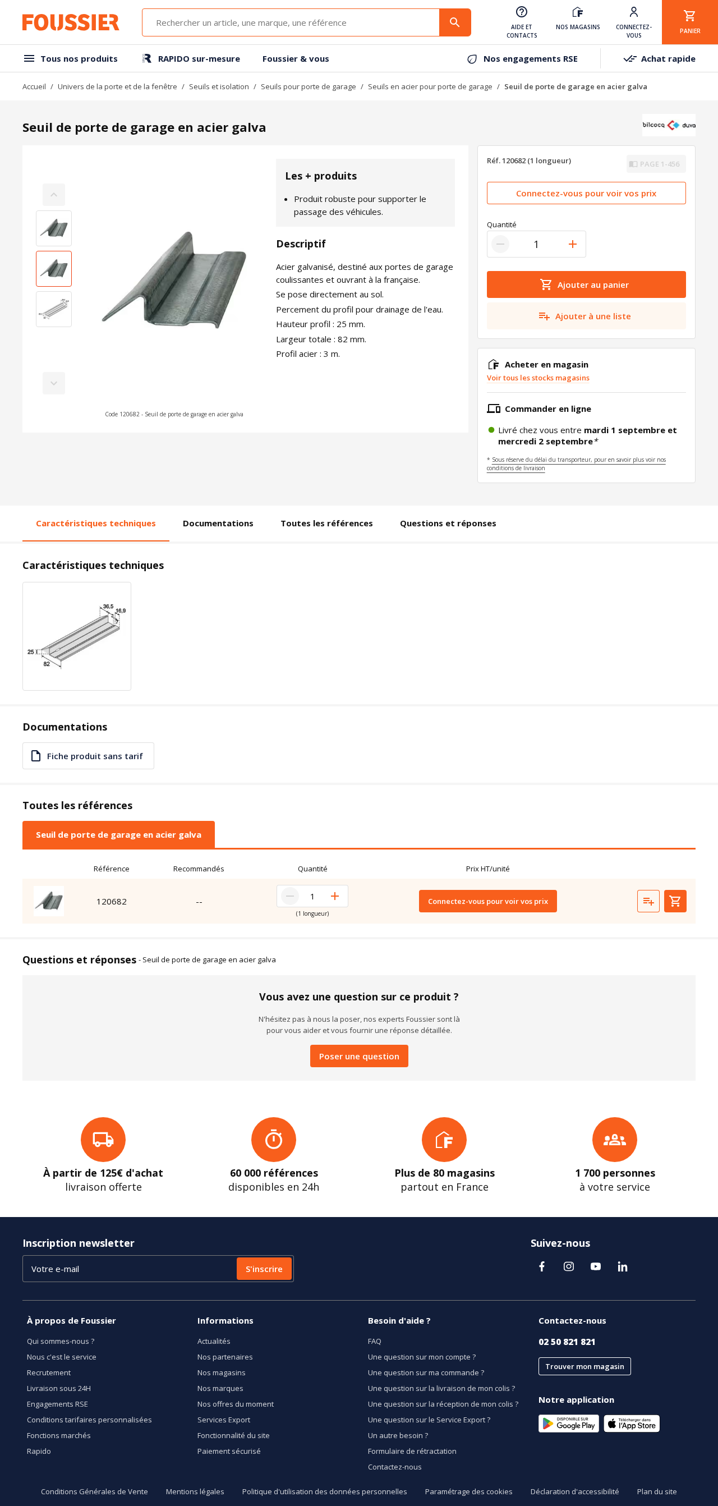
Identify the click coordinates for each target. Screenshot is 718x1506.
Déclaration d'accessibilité (575, 1491)
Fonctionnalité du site (233, 1435)
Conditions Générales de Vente (94, 1491)
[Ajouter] (573, 244)
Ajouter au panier (593, 284)
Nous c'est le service (61, 1357)
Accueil (34, 86)
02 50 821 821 (567, 1341)
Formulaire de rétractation (412, 1451)
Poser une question (359, 1056)
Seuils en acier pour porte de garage (430, 86)
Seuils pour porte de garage (308, 86)
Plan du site (657, 1491)
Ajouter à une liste (593, 316)
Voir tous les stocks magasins (538, 378)
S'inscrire (264, 1268)
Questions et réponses (448, 523)
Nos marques (220, 1388)
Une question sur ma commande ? (426, 1372)
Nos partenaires (225, 1357)
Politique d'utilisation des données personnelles (324, 1491)
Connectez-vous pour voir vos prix (586, 193)
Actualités (214, 1341)
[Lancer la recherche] (455, 22)
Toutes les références (326, 523)
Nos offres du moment (235, 1404)
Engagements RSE (57, 1404)
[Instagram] (569, 1266)
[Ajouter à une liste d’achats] (648, 901)
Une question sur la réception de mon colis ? (443, 1404)
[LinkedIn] (622, 1266)
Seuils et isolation (219, 86)
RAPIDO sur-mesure (199, 58)
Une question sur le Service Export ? (429, 1420)
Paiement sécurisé (229, 1451)
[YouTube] (595, 1266)
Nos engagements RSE (531, 58)
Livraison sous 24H (59, 1388)
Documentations (218, 523)
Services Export (223, 1420)
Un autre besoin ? (398, 1435)
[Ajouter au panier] (675, 901)
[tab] (118, 834)
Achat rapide (668, 58)
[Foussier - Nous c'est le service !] (70, 22)
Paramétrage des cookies (469, 1491)
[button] (174, 289)
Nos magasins (221, 1372)
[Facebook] (542, 1266)
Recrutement (49, 1372)
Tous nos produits (79, 58)
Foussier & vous (296, 58)
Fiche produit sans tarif (95, 755)
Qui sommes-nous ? (60, 1341)
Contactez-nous (395, 1467)
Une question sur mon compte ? (422, 1357)
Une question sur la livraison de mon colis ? (441, 1388)
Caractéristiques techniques (96, 523)
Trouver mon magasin (584, 1366)
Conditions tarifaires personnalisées (89, 1420)
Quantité (502, 224)
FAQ (374, 1341)
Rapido (39, 1451)
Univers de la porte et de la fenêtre (117, 86)
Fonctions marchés (59, 1435)
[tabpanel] (359, 891)
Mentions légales (195, 1491)
